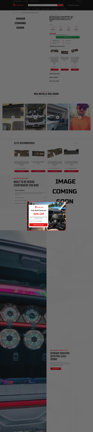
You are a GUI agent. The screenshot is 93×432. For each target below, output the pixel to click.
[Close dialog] (64, 202)
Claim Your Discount (38, 224)
